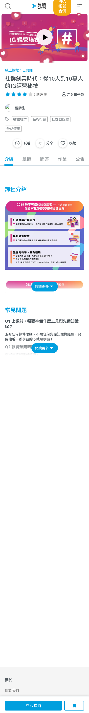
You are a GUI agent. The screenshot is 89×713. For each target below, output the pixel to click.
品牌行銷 (39, 119)
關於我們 (12, 690)
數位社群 (20, 119)
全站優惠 (13, 128)
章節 (26, 159)
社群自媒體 (60, 119)
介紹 (8, 159)
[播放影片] (44, 37)
